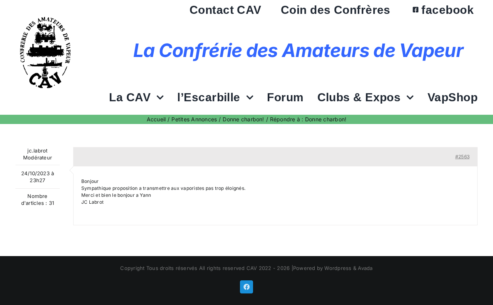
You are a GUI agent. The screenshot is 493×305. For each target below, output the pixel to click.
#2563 (462, 156)
